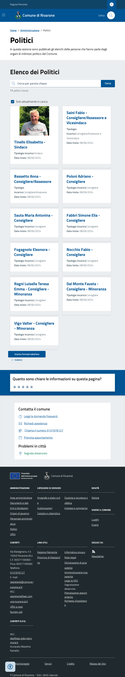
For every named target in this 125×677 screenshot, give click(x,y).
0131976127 (17, 573)
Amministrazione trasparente (76, 574)
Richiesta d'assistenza (75, 603)
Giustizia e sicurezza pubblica (76, 500)
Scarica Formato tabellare (26, 354)
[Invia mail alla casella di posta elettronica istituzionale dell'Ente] (21, 584)
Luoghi (95, 520)
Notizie (95, 498)
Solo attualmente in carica (32, 101)
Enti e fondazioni (19, 508)
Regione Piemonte (18, 4)
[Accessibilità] (10, 666)
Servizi (48, 664)
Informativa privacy (74, 552)
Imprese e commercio (75, 508)
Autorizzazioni (44, 508)
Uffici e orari (16, 607)
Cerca (108, 83)
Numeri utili (16, 612)
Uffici (12, 534)
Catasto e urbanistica (48, 513)
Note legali (70, 557)
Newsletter (98, 556)
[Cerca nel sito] (109, 15)
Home (13, 30)
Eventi (95, 525)
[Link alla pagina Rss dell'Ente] (94, 552)
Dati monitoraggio (19, 664)
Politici (13, 529)
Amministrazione (29, 30)
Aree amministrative (21, 498)
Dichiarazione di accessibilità (75, 565)
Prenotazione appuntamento (75, 595)
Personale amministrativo (21, 521)
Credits (70, 664)
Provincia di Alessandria (48, 560)
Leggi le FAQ (71, 581)
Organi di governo (19, 513)
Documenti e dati (19, 503)
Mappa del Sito (98, 664)
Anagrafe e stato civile (48, 500)
